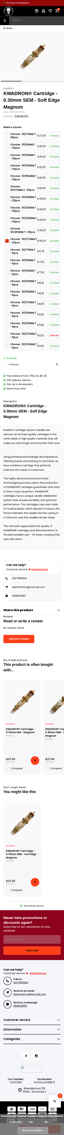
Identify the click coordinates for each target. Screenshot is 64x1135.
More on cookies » (33, 1130)
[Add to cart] (35, 760)
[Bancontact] (52, 1109)
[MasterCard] (22, 1109)
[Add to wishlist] (57, 364)
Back (9, 28)
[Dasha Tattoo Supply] (13, 11)
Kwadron (8, 88)
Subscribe (32, 950)
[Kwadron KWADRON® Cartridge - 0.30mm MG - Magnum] (22, 702)
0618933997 (19, 596)
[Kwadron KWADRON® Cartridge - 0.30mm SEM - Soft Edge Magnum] (22, 824)
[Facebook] (26, 1056)
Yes (31, 1122)
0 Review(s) (22, 116)
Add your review (19, 639)
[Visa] (32, 1109)
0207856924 (19, 578)
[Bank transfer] (42, 1109)
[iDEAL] (11, 1109)
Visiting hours (39, 569)
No (46, 1122)
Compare (13, 364)
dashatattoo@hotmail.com (28, 587)
